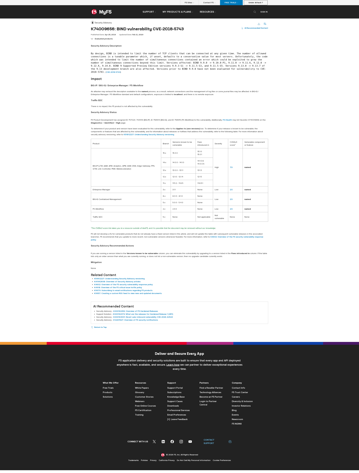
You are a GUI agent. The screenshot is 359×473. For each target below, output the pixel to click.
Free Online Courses (145, 405)
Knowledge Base (176, 396)
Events (235, 414)
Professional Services (178, 410)
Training (139, 414)
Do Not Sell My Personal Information (193, 460)
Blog (234, 410)
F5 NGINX (237, 423)
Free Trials (108, 388)
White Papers (142, 388)
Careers (236, 396)
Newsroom (237, 419)
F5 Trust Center (240, 392)
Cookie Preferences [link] (222, 460)
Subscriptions (174, 392)
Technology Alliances (210, 392)
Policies (144, 460)
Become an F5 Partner (211, 396)
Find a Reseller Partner (211, 388)
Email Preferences (176, 414)
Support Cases (175, 401)
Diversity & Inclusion (242, 401)
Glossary (139, 392)
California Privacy (167, 460)
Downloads (173, 405)
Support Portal (175, 388)
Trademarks (133, 460)
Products (107, 392)
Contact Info (238, 388)
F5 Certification (143, 410)
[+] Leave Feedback (177, 419)
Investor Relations (241, 405)
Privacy (153, 460)
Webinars (139, 401)
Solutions (108, 396)
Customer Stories (144, 396)
